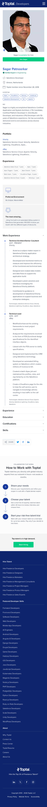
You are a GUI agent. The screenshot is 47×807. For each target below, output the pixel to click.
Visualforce (14, 95)
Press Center (8, 743)
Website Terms (24, 797)
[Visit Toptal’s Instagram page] (33, 782)
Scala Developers (9, 712)
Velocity (23, 95)
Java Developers (9, 664)
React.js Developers (10, 699)
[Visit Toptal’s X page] (20, 782)
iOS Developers (9, 660)
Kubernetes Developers (12, 673)
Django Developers (10, 643)
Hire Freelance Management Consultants (19, 581)
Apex (5, 95)
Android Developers (10, 634)
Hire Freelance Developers (13, 568)
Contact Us (7, 739)
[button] (23, 235)
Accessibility (35, 797)
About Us (6, 756)
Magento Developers (11, 678)
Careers (6, 752)
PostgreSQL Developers (12, 691)
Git (24, 99)
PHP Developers (9, 686)
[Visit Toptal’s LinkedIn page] (14, 782)
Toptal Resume (8, 748)
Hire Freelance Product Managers (16, 590)
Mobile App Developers (12, 625)
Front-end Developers (11, 612)
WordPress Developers (12, 721)
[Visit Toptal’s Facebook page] (26, 782)
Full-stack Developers (11, 608)
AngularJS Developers (11, 638)
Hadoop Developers (10, 656)
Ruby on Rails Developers (13, 704)
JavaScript (33, 95)
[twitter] (17, 442)
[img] (14, 73)
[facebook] (23, 442)
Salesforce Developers (11, 708)
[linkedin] (28, 442)
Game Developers (10, 651)
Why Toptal (7, 735)
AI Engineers (8, 630)
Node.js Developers (10, 682)
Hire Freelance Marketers (12, 577)
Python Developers (10, 695)
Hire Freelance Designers (13, 573)
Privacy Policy (12, 797)
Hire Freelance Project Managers (15, 586)
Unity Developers (9, 717)
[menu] (43, 4)
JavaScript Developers (11, 669)
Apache (30, 99)
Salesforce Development (11, 99)
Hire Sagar (23, 59)
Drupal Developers (10, 647)
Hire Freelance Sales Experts (14, 594)
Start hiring (23, 544)
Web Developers (9, 621)
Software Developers (11, 616)
